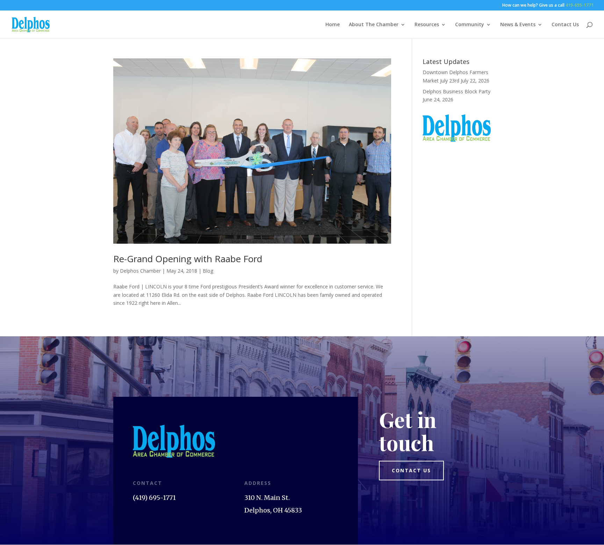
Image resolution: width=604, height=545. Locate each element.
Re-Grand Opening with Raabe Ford (187, 258)
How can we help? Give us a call (548, 5)
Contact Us (565, 25)
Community (469, 25)
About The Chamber (373, 25)
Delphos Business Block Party (456, 91)
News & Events (517, 25)
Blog (208, 270)
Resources (427, 25)
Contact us (411, 470)
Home (332, 25)
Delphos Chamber (140, 270)
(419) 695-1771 (154, 498)
